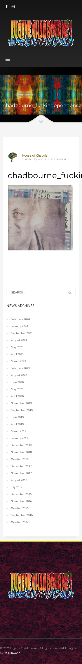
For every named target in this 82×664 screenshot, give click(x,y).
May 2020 (17, 389)
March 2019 (18, 431)
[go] (69, 292)
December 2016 (21, 494)
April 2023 (17, 354)
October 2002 (19, 522)
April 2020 (17, 396)
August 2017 (19, 480)
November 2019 (21, 403)
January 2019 (19, 438)
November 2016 (21, 501)
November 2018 (21, 452)
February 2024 (20, 319)
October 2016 (19, 508)
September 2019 (22, 410)
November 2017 (21, 473)
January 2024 (19, 326)
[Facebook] (6, 6)
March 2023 (18, 361)
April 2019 (17, 424)
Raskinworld (12, 653)
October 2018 (19, 459)
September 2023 (22, 333)
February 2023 (20, 368)
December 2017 (21, 466)
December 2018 (21, 445)
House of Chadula (34, 155)
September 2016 (22, 515)
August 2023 (19, 340)
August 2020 (19, 375)
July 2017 (16, 487)
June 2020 (17, 382)
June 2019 (17, 417)
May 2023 (17, 347)
